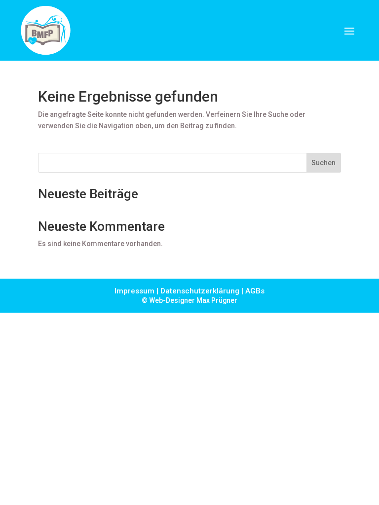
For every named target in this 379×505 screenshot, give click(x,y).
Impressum (134, 291)
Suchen (323, 163)
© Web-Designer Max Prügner (189, 300)
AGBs (255, 291)
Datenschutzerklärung (199, 291)
